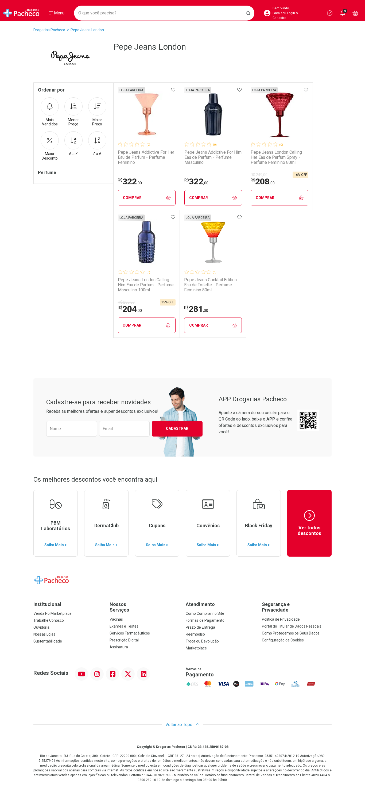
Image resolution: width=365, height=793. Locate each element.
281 (196, 309)
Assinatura (119, 647)
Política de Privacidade (281, 619)
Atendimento (200, 604)
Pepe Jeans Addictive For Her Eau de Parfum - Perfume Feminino (146, 157)
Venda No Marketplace (52, 613)
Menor (73, 122)
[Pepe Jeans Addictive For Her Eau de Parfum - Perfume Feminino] (146, 114)
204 (130, 309)
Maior (97, 122)
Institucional (47, 604)
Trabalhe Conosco (48, 620)
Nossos (119, 607)
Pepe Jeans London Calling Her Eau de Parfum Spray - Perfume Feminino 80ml (276, 157)
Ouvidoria (41, 627)
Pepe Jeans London (87, 30)
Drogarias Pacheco (49, 30)
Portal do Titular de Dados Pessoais (291, 626)
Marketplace (196, 648)
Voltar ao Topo (179, 724)
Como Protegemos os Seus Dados (291, 633)
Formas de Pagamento (205, 620)
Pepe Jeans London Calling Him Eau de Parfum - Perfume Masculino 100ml (146, 284)
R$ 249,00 (259, 175)
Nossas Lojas (44, 634)
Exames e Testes (124, 626)
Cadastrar (177, 428)
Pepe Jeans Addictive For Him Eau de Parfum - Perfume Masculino (213, 157)
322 (130, 181)
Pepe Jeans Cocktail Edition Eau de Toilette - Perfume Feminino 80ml (210, 284)
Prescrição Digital (124, 640)
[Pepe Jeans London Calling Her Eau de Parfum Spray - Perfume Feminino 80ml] (279, 114)
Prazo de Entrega (200, 627)
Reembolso (195, 634)
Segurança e (276, 607)
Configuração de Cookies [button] (283, 640)
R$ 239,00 (126, 302)
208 (263, 181)
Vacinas (116, 619)
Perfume (47, 172)
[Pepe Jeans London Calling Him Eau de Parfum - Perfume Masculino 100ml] (146, 242)
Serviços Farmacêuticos (130, 633)
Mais (50, 122)
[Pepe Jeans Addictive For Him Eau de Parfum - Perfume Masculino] (213, 114)
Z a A (97, 154)
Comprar (132, 198)
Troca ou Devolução (202, 641)
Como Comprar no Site (205, 613)
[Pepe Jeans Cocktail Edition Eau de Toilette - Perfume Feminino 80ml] (212, 242)
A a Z (73, 154)
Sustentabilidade (47, 641)
